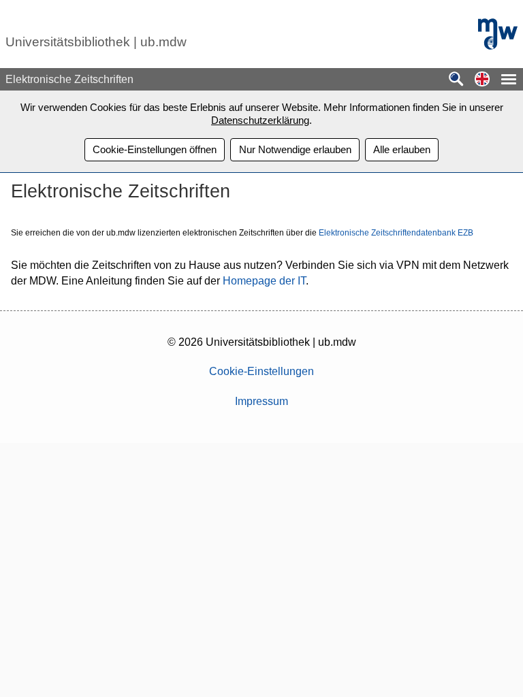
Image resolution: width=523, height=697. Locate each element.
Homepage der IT (264, 281)
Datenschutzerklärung (260, 120)
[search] (456, 79)
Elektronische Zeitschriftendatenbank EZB (396, 233)
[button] (482, 79)
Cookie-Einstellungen (261, 371)
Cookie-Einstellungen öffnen (155, 149)
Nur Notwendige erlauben (295, 149)
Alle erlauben (401, 149)
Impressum (261, 401)
